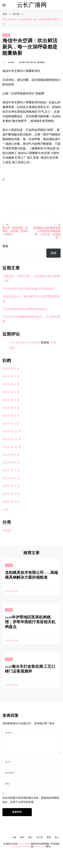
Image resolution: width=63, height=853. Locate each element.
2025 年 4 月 (11, 494)
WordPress (39, 846)
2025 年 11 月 (11, 439)
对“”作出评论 (39, 62)
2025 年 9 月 (11, 455)
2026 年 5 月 (11, 392)
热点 (57, 837)
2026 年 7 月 (11, 376)
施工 (30, 837)
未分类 (6, 35)
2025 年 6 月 (11, 478)
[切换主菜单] (4, 5)
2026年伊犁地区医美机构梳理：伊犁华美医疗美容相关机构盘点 (30, 622)
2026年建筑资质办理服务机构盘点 (24, 309)
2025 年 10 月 (11, 447)
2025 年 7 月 (11, 470)
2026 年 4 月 (11, 400)
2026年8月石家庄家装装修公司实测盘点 (28, 289)
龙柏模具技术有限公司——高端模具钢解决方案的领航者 (31, 575)
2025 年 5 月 (11, 486)
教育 (22, 837)
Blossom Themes (22, 846)
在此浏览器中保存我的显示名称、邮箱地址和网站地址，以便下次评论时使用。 (30, 800)
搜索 (5, 246)
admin (11, 62)
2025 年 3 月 (11, 502)
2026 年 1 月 (11, 423)
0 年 (5, 509)
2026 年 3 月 (11, 408)
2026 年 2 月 (11, 416)
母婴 (49, 837)
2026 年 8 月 (11, 369)
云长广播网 (32, 5)
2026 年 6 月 (11, 384)
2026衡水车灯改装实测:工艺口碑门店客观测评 (30, 669)
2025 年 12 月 (11, 431)
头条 (14, 837)
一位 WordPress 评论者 (24, 342)
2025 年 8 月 (11, 463)
